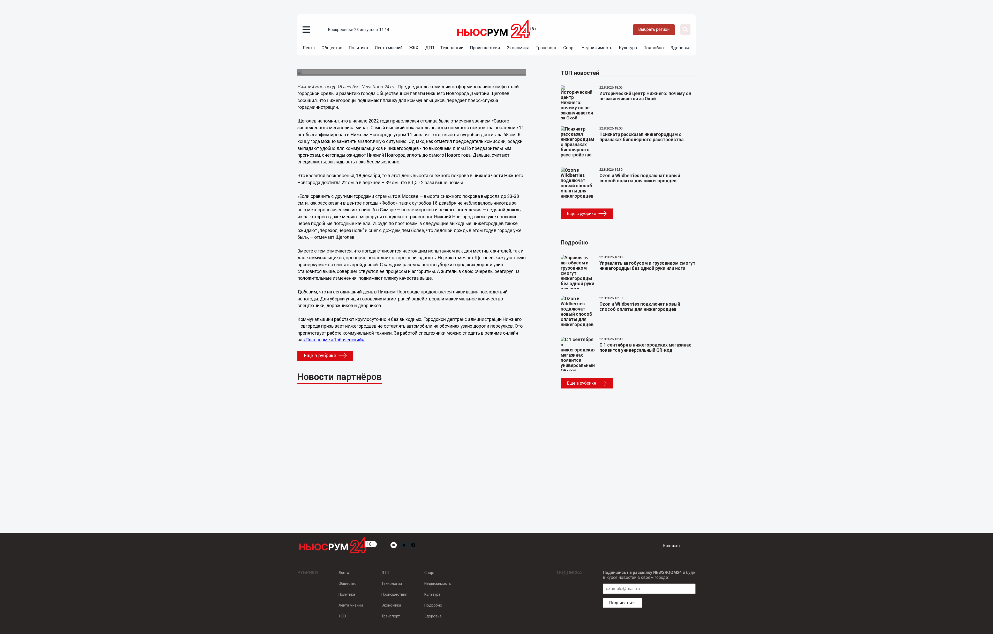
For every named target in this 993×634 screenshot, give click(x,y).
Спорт (569, 47)
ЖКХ (413, 47)
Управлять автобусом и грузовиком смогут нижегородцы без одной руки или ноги (647, 266)
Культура (628, 47)
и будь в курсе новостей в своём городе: (649, 575)
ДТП (429, 47)
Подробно (653, 47)
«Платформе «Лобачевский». (334, 339)
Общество (331, 47)
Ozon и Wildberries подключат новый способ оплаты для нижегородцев (639, 178)
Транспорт (546, 47)
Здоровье (680, 47)
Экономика (518, 47)
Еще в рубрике (320, 355)
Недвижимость (597, 47)
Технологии (451, 47)
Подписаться (622, 602)
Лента (309, 47)
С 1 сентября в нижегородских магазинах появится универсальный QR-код (645, 347)
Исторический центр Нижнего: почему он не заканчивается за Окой (645, 96)
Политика (358, 47)
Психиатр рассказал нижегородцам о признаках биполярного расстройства (641, 137)
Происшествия (485, 47)
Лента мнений (389, 47)
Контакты (671, 546)
